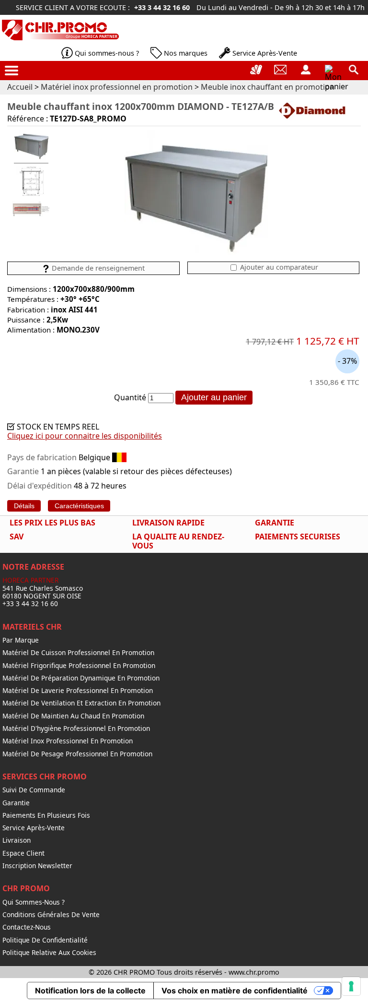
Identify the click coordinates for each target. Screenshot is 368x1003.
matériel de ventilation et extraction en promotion (81, 703)
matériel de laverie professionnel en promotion (77, 690)
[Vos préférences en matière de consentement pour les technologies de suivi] (351, 986)
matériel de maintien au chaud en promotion (73, 716)
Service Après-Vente (264, 53)
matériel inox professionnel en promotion (67, 741)
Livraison (16, 840)
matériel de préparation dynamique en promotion (81, 678)
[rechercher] (353, 69)
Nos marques (185, 53)
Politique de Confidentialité (45, 940)
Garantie (16, 803)
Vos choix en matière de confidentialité (234, 990)
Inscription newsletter (37, 866)
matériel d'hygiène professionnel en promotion (76, 728)
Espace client (23, 853)
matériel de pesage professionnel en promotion (77, 754)
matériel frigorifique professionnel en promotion (78, 665)
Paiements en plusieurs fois (46, 815)
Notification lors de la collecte (90, 990)
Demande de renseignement (97, 268)
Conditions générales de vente (51, 915)
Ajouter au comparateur (278, 267)
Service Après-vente (33, 828)
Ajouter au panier (214, 397)
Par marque (20, 640)
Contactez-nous (26, 927)
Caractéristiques (79, 506)
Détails (24, 506)
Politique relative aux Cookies (49, 952)
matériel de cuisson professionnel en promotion (78, 653)
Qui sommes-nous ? (107, 53)
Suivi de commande (33, 790)
